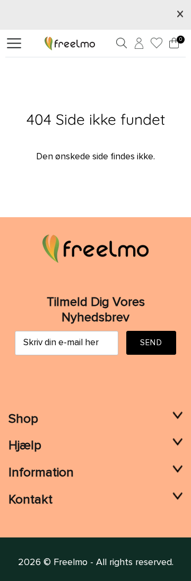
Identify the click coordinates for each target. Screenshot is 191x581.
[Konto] (137, 45)
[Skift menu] (14, 43)
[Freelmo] (70, 43)
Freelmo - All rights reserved (113, 562)
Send (151, 343)
